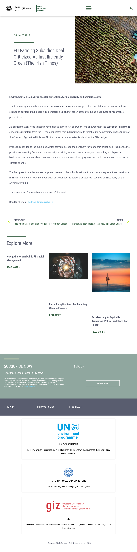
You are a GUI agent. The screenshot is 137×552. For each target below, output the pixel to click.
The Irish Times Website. (40, 202)
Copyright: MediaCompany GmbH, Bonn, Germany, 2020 (69, 543)
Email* (79, 366)
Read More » (13, 267)
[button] (88, 8)
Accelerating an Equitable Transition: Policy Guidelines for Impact (110, 321)
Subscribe (103, 383)
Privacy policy (29, 386)
